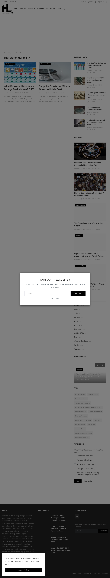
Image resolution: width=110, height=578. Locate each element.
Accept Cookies (23, 570)
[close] (87, 275)
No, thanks (55, 298)
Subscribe (78, 293)
